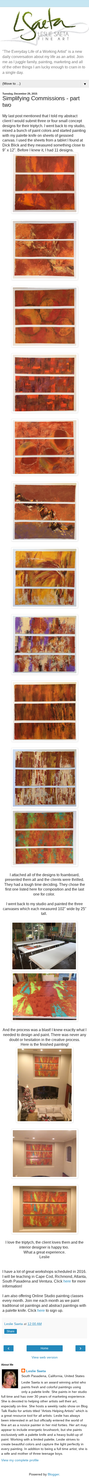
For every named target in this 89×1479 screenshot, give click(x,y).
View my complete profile (20, 1460)
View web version (45, 1357)
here (67, 1281)
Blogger (53, 1474)
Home (44, 1348)
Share (10, 1331)
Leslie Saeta (36, 1371)
